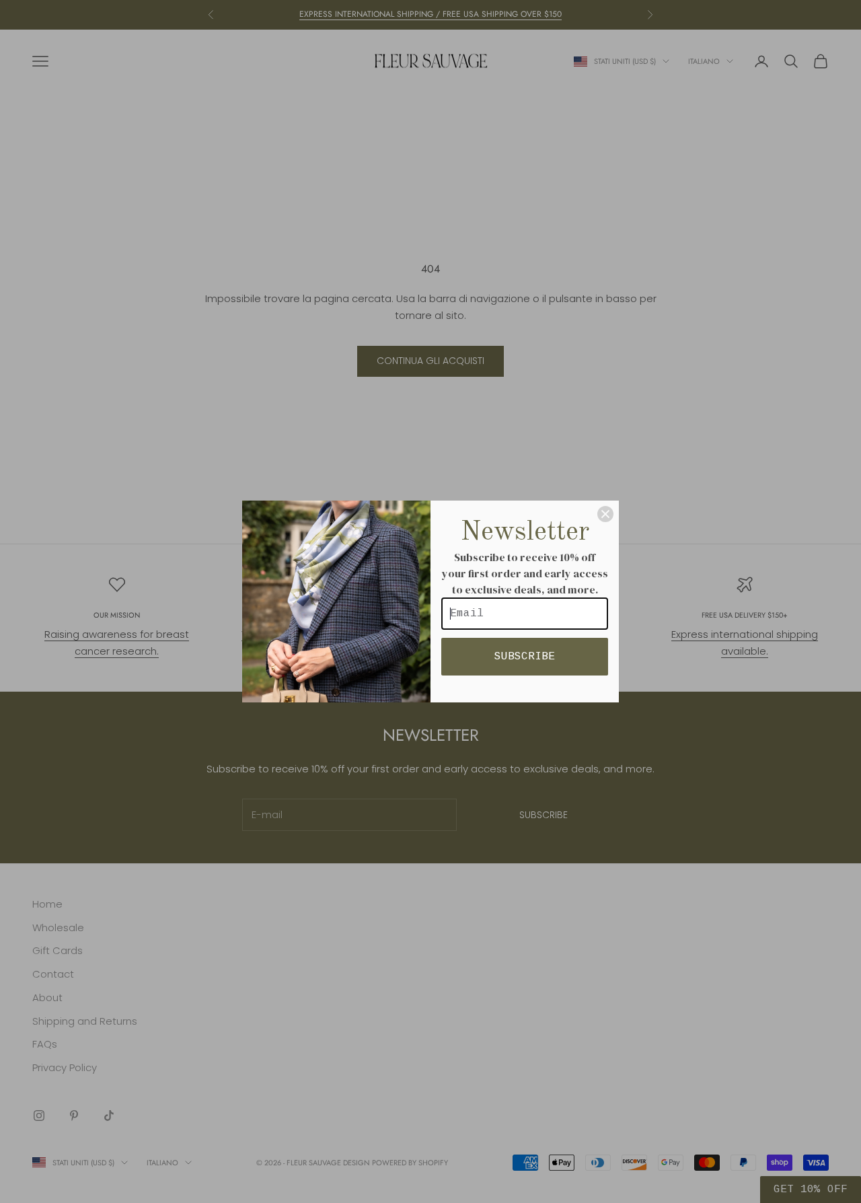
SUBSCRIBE (524, 657)
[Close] (605, 514)
